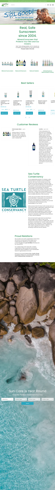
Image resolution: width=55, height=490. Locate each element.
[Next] (29, 22)
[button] (48, 4)
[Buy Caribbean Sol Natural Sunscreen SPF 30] (5, 94)
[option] (14, 147)
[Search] (45, 5)
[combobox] (27, 5)
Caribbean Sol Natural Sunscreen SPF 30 (5, 103)
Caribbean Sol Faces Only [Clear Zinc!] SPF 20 (30, 103)
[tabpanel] (27, 103)
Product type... (19, 399)
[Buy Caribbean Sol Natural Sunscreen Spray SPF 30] (18, 94)
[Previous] (25, 22)
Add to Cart (4, 113)
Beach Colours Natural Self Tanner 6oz (42, 102)
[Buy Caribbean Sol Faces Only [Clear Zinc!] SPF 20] (30, 94)
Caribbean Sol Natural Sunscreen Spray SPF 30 (17, 103)
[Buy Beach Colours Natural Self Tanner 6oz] (43, 94)
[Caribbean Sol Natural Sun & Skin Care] (5, 4)
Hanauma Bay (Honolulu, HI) (25, 256)
